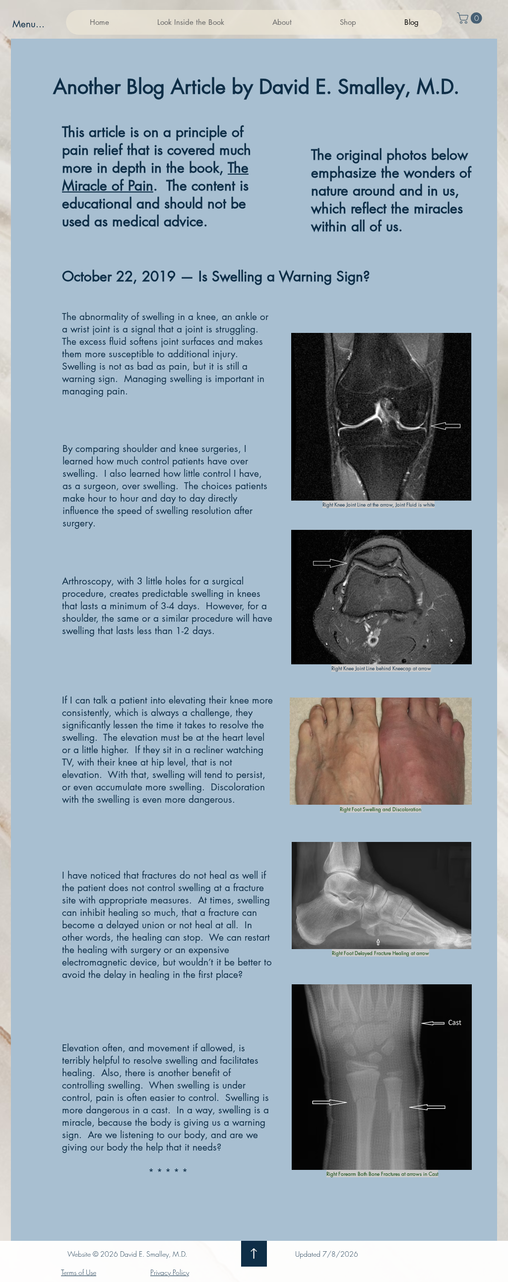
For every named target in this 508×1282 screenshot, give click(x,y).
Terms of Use (78, 1272)
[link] (471, 18)
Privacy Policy (169, 1272)
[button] (190, 22)
